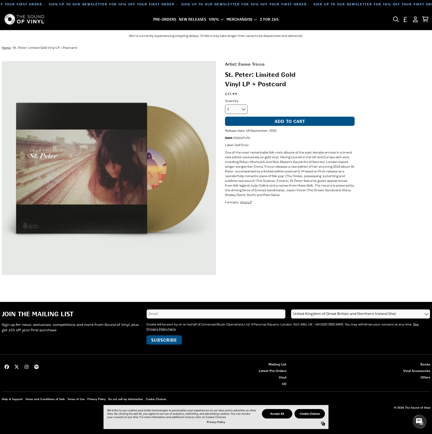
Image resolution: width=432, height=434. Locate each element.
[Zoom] (109, 168)
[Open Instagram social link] (27, 367)
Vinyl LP (246, 203)
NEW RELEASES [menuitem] (192, 19)
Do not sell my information (125, 399)
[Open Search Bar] (395, 19)
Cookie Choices (156, 399)
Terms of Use (76, 399)
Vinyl (282, 377)
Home (6, 48)
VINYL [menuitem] (214, 19)
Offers (425, 377)
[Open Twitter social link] (17, 367)
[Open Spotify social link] (36, 367)
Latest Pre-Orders (272, 371)
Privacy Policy (96, 399)
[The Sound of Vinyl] (24, 19)
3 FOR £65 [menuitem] (269, 19)
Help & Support (12, 399)
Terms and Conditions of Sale (45, 399)
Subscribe (164, 340)
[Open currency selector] (405, 19)
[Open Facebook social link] (7, 367)
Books (425, 364)
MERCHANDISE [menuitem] (240, 19)
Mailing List (277, 364)
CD (284, 384)
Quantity (231, 101)
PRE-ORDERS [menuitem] (164, 19)
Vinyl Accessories (416, 371)
